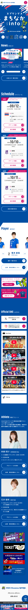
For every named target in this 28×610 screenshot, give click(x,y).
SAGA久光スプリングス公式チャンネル (13, 390)
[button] (3, 37)
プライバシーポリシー (14, 593)
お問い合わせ (14, 596)
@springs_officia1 (8, 400)
